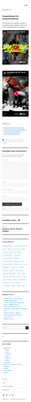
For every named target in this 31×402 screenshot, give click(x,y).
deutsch (5, 252)
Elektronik (17, 261)
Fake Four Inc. (18, 264)
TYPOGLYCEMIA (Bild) (10, 300)
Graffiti (22, 267)
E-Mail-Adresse (7, 189)
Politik (23, 276)
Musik (19, 139)
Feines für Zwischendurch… (12, 134)
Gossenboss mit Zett (12, 141)
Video (13, 285)
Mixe (13, 276)
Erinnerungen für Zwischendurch (14, 128)
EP (22, 261)
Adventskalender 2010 (21, 246)
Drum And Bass (7, 258)
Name (4, 182)
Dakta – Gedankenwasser (11, 304)
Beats (4, 249)
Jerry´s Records (8, 317)
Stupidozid (4, 142)
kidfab (6, 139)
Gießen (13, 267)
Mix (10, 276)
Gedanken (6, 267)
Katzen (5, 276)
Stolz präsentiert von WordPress (17, 399)
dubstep (16, 258)
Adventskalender (8, 246)
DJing (11, 252)
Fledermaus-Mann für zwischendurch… (15, 130)
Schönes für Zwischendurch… (12, 132)
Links (7, 356)
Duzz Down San (7, 261)
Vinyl (23, 285)
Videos (22, 139)
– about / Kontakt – (7, 386)
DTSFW (4, 379)
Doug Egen (17, 255)
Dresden (4, 141)
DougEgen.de (5, 399)
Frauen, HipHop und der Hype (12, 315)
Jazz (18, 273)
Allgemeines (7, 348)
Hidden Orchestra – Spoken (12, 313)
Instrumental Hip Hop (9, 273)
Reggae (9, 279)
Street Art (18, 282)
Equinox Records (8, 264)
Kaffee (23, 273)
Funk (25, 264)
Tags (3, 383)
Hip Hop (19, 141)
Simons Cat (6, 282)
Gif (17, 267)
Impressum (5, 390)
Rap (22, 141)
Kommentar (5, 160)
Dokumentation (7, 255)
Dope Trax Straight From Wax (12, 364)
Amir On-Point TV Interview (12, 306)
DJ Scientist (17, 252)
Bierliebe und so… (9, 319)
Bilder (9, 249)
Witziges (7, 362)
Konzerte (8, 354)
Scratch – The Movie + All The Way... (14, 302)
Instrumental (19, 270)
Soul (12, 282)
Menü (26, 5)
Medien (7, 358)
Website (4, 196)
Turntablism (6, 285)
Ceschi (24, 249)
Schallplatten (22, 279)
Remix (15, 279)
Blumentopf (16, 249)
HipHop (5, 270)
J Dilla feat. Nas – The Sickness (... (13, 298)
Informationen (8, 370)
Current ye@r (7, 206)
